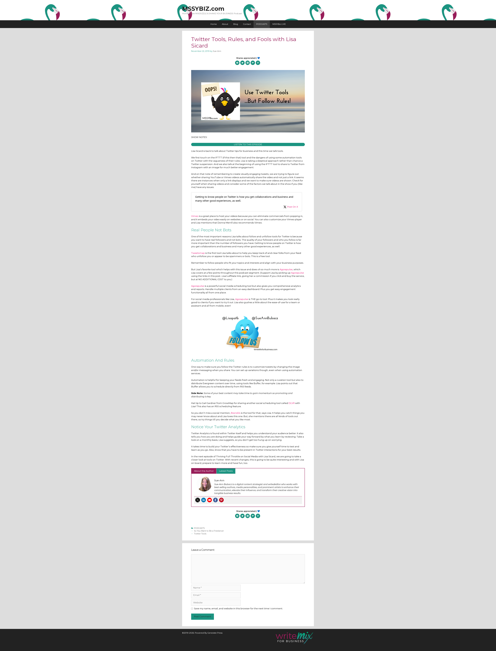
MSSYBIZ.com (203, 8)
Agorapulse (286, 269)
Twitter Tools (200, 534)
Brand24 (235, 413)
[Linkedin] (203, 500)
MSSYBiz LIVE (279, 24)
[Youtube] (209, 500)
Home (213, 24)
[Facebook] (215, 500)
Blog (235, 24)
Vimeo (195, 216)
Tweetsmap (198, 253)
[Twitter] (197, 500)
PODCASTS (261, 24)
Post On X (292, 207)
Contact (247, 24)
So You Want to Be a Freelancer (209, 531)
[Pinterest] (221, 500)
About (225, 24)
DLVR (292, 403)
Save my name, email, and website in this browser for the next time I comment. (238, 608)
